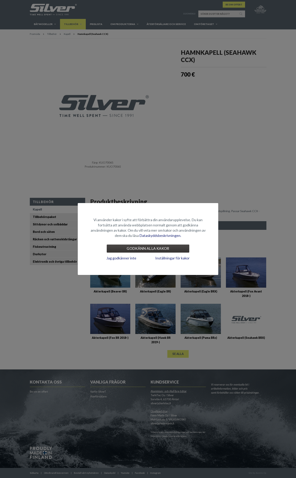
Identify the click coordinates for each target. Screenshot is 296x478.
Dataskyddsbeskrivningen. (160, 235)
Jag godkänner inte (121, 258)
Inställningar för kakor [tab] (172, 258)
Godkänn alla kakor (148, 248)
